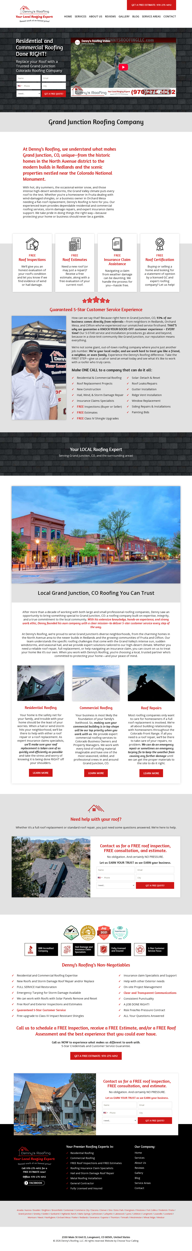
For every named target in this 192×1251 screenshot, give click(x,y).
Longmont (147, 1213)
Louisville (158, 1213)
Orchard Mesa (63, 1217)
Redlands (84, 1217)
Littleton (137, 1213)
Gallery (124, 16)
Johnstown (97, 1213)
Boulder (36, 1210)
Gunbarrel (55, 1213)
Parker (75, 1217)
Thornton (114, 1217)
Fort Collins (152, 1210)
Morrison (32, 1217)
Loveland (168, 1213)
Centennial (68, 1210)
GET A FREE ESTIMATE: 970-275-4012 (96, 1056)
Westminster (136, 1217)
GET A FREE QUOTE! (53, 93)
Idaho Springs (84, 1213)
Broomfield (57, 1210)
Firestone (140, 1210)
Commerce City (82, 1210)
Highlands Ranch (68, 1213)
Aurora (28, 1210)
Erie (110, 1210)
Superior (105, 1217)
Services (80, 16)
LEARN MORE (40, 772)
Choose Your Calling (127, 1240)
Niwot (40, 1217)
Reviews (110, 16)
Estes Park (118, 1210)
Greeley (37, 1213)
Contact (169, 16)
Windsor (160, 1217)
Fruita (171, 1210)
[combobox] (20, 86)
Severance (94, 1217)
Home (68, 16)
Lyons (128, 1213)
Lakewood (119, 1213)
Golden (45, 1213)
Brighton (46, 1210)
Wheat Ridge (149, 1217)
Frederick (163, 1210)
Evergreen (129, 1210)
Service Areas (151, 16)
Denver (103, 1210)
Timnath (124, 1217)
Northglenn (50, 1217)
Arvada (20, 1210)
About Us (95, 16)
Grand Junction (25, 1213)
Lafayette (108, 1213)
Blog (135, 16)
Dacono (94, 1210)
